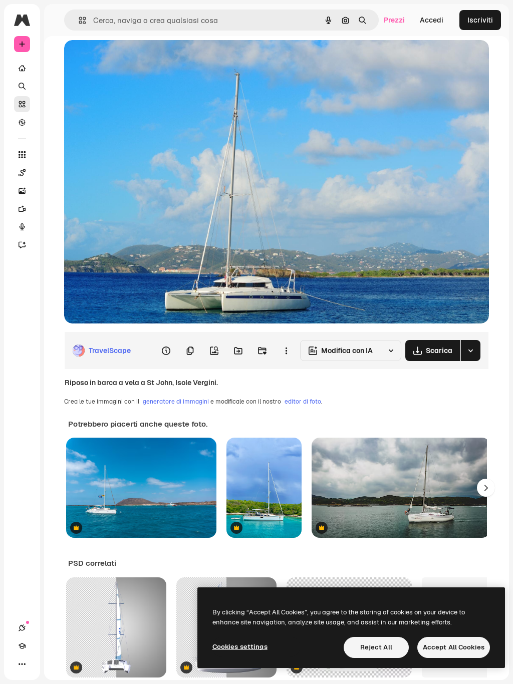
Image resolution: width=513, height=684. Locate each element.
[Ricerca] (22, 86)
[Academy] (22, 646)
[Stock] (22, 104)
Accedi (431, 20)
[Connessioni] (22, 628)
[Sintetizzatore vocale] (22, 227)
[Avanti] (486, 488)
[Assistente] (22, 245)
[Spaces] (22, 173)
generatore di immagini (176, 402)
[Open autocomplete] (78, 20)
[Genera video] (22, 209)
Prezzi (394, 20)
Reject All (376, 647)
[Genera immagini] (22, 191)
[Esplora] (22, 122)
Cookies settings (240, 646)
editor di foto (303, 402)
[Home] (22, 68)
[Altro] (22, 664)
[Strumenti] (22, 155)
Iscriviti (480, 20)
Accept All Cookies (453, 647)
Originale (130, 59)
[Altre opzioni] (286, 350)
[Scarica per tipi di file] (470, 350)
